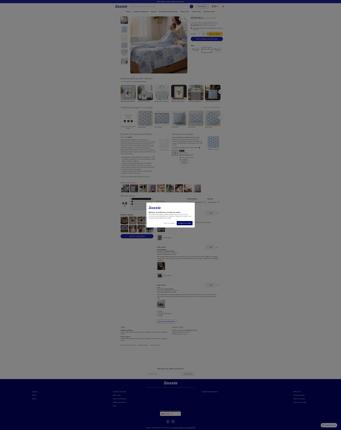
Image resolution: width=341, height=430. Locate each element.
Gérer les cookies (169, 223)
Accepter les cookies (184, 223)
